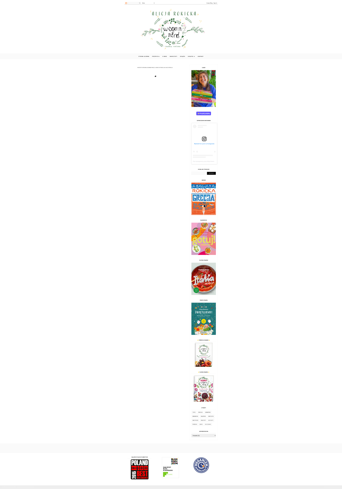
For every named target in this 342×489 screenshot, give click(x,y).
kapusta (210, 416)
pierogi (195, 424)
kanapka (207, 412)
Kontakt (201, 56)
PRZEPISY (155, 56)
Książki (182, 56)
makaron (195, 416)
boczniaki (208, 424)
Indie (201, 424)
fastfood (195, 420)
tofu (194, 412)
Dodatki (191, 56)
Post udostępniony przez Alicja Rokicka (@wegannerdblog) (209, 161)
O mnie (164, 56)
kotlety (210, 420)
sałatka (203, 416)
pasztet (203, 420)
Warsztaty (173, 56)
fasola (200, 412)
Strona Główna (143, 56)
